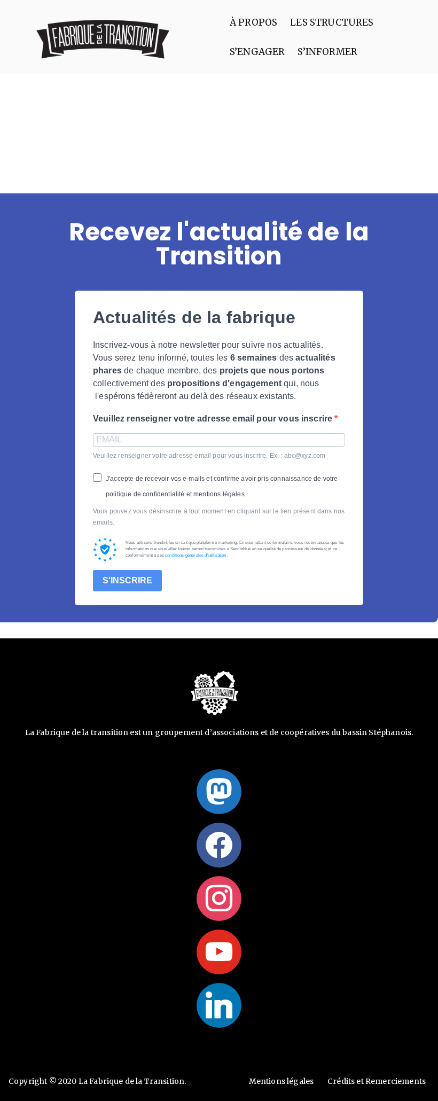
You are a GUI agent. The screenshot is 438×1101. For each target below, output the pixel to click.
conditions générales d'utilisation (195, 555)
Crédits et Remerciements (376, 1081)
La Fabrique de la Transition (131, 1081)
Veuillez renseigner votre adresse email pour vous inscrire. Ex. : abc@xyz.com (209, 455)
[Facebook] (219, 845)
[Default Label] (219, 791)
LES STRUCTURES (331, 22)
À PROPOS (253, 22)
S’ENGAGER (257, 52)
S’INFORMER (327, 52)
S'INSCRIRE (127, 580)
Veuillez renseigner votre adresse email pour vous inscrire (213, 418)
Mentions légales (281, 1081)
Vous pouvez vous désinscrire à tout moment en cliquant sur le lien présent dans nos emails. (219, 517)
